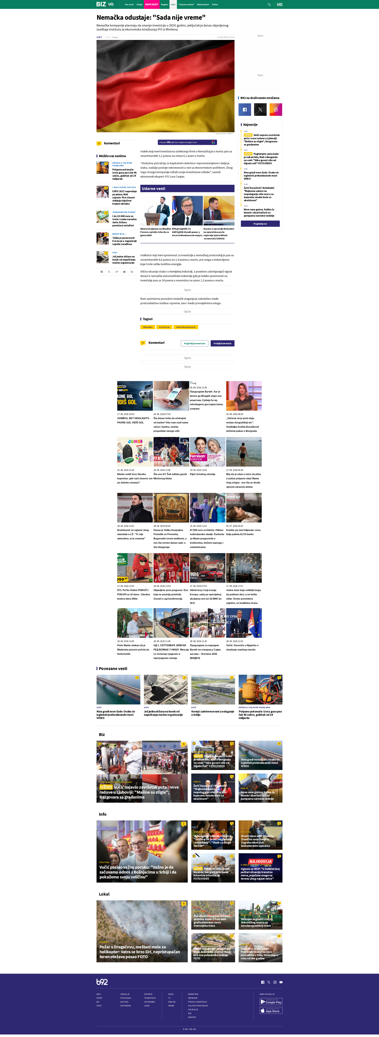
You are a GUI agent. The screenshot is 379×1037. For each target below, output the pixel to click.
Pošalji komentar (222, 343)
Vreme (171, 1005)
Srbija (197, 781)
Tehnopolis (150, 998)
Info (99, 994)
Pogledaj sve (260, 223)
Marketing (193, 994)
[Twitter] (260, 109)
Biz (98, 1002)
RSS (189, 1013)
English (172, 1002)
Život (99, 1005)
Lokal (147, 1005)
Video (171, 994)
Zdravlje (124, 994)
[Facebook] (245, 109)
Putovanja (125, 998)
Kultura (124, 1002)
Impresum (192, 998)
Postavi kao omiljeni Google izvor (178, 142)
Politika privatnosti (198, 1005)
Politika (104, 862)
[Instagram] (276, 109)
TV (169, 998)
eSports (148, 994)
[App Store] (271, 1010)
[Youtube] (281, 982)
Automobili (149, 1002)
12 (279, 776)
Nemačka (148, 327)
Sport (100, 998)
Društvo (199, 912)
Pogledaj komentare (194, 343)
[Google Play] (271, 1001)
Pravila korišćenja (197, 1002)
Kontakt (192, 1017)
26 (106, 234)
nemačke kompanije (186, 327)
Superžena (125, 1005)
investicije (165, 327)
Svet (99, 37)
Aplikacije (193, 1009)
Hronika (104, 942)
